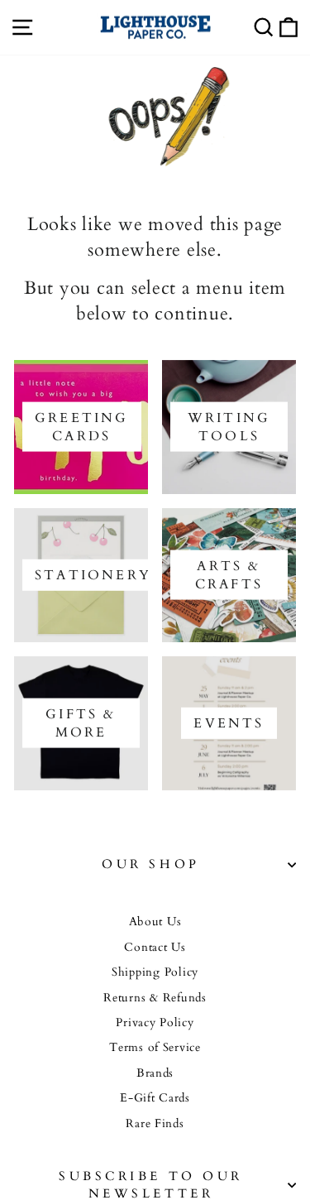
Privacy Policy (154, 1022)
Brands (155, 1073)
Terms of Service (155, 1047)
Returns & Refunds (155, 998)
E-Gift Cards (155, 1098)
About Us (155, 921)
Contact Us (154, 947)
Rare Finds (155, 1123)
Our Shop (150, 864)
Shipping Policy (155, 972)
